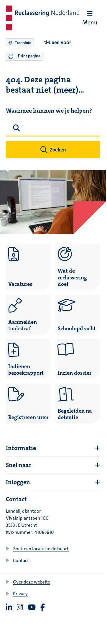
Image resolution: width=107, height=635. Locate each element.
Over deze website (31, 582)
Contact (21, 560)
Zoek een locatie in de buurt (41, 549)
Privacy (20, 594)
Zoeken (58, 149)
